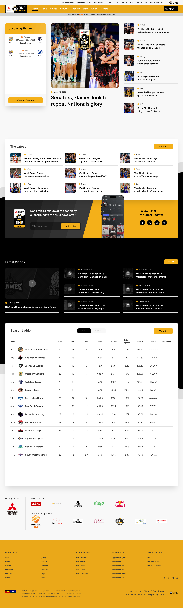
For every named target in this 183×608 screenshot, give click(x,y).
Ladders (8, 573)
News (7, 561)
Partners (44, 569)
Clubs (43, 557)
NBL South (80, 561)
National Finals (68, 2)
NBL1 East (112, 2)
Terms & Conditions (154, 591)
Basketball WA (118, 569)
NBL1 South (126, 2)
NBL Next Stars (154, 565)
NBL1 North (98, 2)
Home (8, 557)
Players (44, 561)
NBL (149, 557)
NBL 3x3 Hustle (154, 561)
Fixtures (9, 569)
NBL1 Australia (82, 2)
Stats (7, 577)
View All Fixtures (25, 100)
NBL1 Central (155, 2)
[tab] (84, 331)
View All (163, 146)
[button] (84, 2)
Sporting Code (157, 594)
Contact (44, 565)
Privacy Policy (133, 594)
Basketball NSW (119, 573)
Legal (43, 573)
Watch (8, 565)
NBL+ (43, 577)
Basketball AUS (119, 577)
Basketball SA (118, 565)
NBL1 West (141, 2)
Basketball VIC (118, 561)
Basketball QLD (119, 557)
